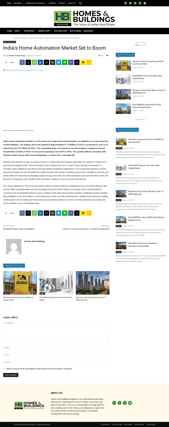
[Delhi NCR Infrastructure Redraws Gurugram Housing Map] (121, 245)
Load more (140, 119)
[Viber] (70, 62)
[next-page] (9, 306)
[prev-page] (4, 306)
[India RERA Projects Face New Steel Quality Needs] (56, 283)
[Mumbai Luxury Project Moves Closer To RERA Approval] (92, 283)
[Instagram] (130, 3)
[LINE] (64, 62)
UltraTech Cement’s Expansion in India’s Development (86, 229)
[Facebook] (125, 3)
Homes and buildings (17, 56)
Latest (42, 293)
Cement (6, 293)
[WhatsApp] (34, 62)
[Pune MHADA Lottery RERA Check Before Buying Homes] (123, 108)
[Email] (46, 62)
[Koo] (89, 62)
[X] (140, 3)
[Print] (52, 62)
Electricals (24, 38)
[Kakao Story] (83, 62)
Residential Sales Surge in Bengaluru (18, 229)
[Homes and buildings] (5, 55)
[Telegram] (58, 62)
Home (16, 38)
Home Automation (36, 38)
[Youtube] (144, 3)
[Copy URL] (76, 62)
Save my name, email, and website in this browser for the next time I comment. (39, 369)
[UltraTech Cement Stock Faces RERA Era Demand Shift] (20, 283)
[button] (80, 3)
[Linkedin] (135, 3)
